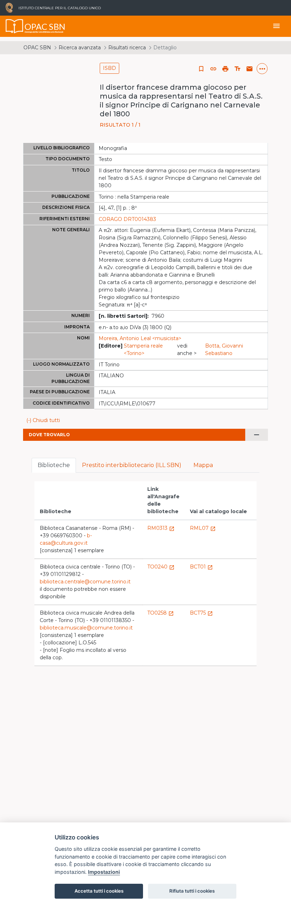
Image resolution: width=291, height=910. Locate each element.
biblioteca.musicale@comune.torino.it (86, 628)
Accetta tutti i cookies (99, 891)
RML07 (203, 528)
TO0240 (161, 567)
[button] (213, 69)
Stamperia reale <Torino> (143, 349)
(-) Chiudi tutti (43, 420)
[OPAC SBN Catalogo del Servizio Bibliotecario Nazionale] (14, 26)
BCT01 (201, 567)
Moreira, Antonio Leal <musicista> (140, 338)
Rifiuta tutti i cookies (192, 891)
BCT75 (201, 613)
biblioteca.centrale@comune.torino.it (85, 581)
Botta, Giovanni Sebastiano (224, 349)
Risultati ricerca (127, 47)
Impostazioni (104, 872)
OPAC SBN (37, 47)
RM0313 (161, 528)
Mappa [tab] (203, 465)
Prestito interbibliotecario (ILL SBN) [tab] (131, 465)
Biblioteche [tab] (54, 465)
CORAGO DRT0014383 (127, 219)
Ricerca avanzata (80, 47)
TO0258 (160, 613)
